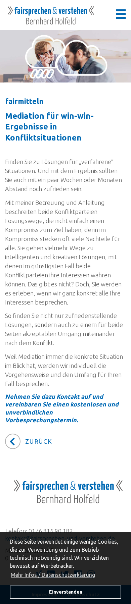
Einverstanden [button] (65, 592)
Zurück (38, 441)
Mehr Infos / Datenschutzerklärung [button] (53, 575)
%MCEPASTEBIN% (6, 128)
